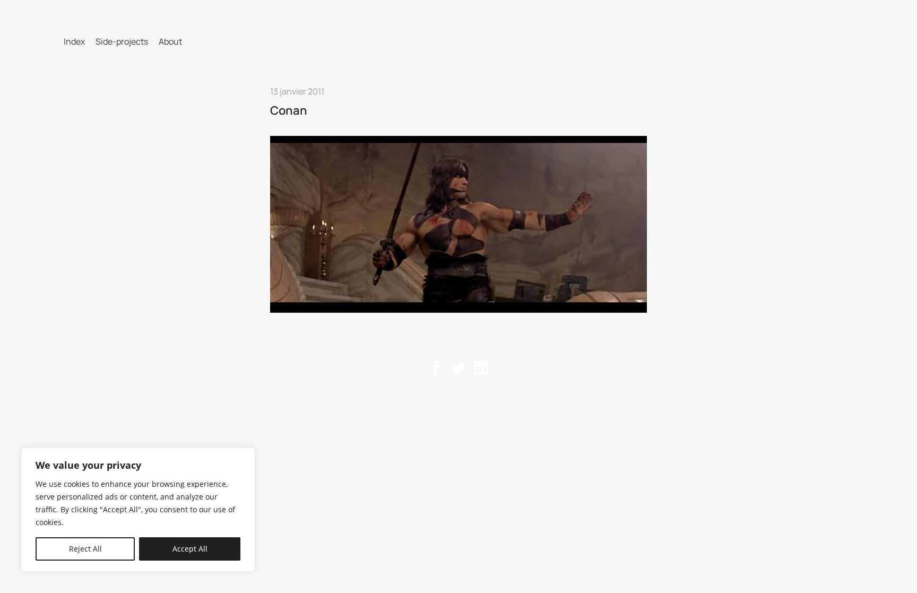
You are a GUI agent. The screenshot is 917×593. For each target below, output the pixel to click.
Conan (288, 110)
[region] (138, 510)
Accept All (189, 549)
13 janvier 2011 (297, 91)
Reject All (85, 549)
